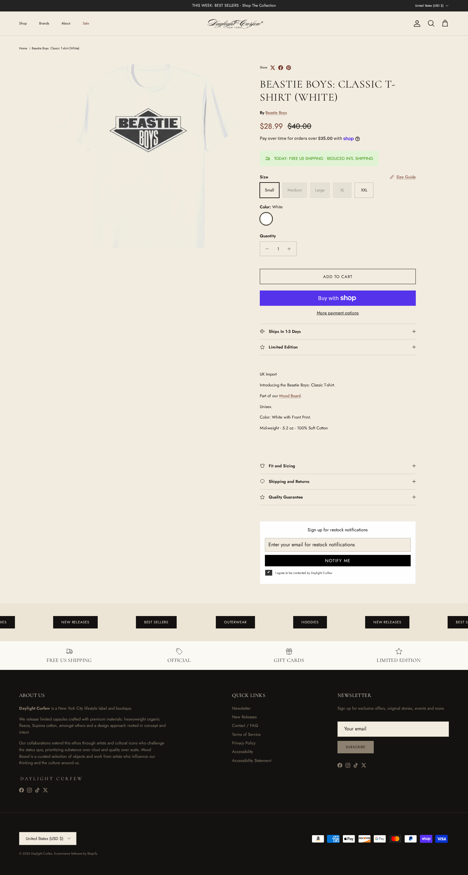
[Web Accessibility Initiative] (2, 867)
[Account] (416, 23)
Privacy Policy (244, 743)
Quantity (268, 236)
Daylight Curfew (41, 853)
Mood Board (290, 396)
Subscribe (355, 746)
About (65, 23)
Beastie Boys (276, 113)
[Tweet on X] (272, 67)
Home (23, 48)
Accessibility (242, 752)
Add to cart (337, 277)
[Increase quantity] (290, 249)
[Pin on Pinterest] (288, 67)
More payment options (338, 313)
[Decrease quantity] (265, 249)
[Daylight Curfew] (234, 23)
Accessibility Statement (251, 760)
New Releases (244, 717)
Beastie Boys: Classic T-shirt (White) (55, 48)
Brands (44, 23)
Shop (23, 23)
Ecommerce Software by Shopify (75, 853)
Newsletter (241, 708)
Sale (86, 23)
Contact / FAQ (245, 725)
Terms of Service (246, 734)
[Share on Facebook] (280, 67)
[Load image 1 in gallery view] (149, 157)
